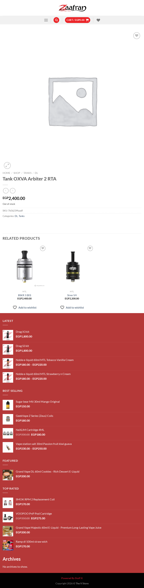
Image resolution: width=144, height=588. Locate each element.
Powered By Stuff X (72, 578)
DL (36, 173)
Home (6, 173)
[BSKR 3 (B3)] (25, 267)
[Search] (56, 20)
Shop (17, 173)
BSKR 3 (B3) (24, 295)
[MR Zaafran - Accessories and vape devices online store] (72, 8)
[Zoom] (7, 165)
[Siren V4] (72, 267)
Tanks (27, 173)
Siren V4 (72, 295)
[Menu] (46, 20)
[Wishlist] (98, 20)
